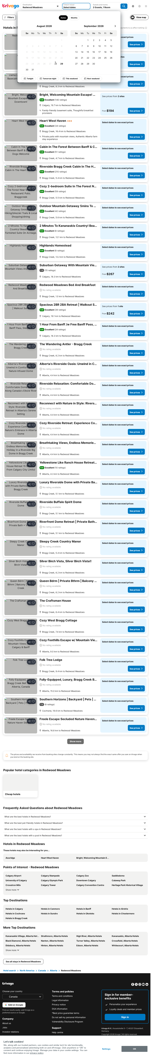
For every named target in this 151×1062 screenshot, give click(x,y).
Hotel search (9, 970)
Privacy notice (58, 1004)
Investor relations (10, 1031)
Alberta (53, 970)
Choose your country (12, 991)
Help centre (56, 1032)
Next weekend (93, 78)
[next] (115, 26)
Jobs (4, 1027)
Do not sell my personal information (68, 1017)
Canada (42, 970)
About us (6, 1023)
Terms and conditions (61, 996)
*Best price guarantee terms (64, 1013)
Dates (63, 18)
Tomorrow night (49, 78)
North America (26, 970)
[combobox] (41, 7)
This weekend (72, 78)
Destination (27, 5)
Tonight (30, 78)
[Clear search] (57, 6)
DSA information (59, 1009)
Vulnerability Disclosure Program (66, 1021)
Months (74, 18)
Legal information (59, 1000)
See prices (135, 44)
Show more (10, 890)
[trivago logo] (10, 6)
